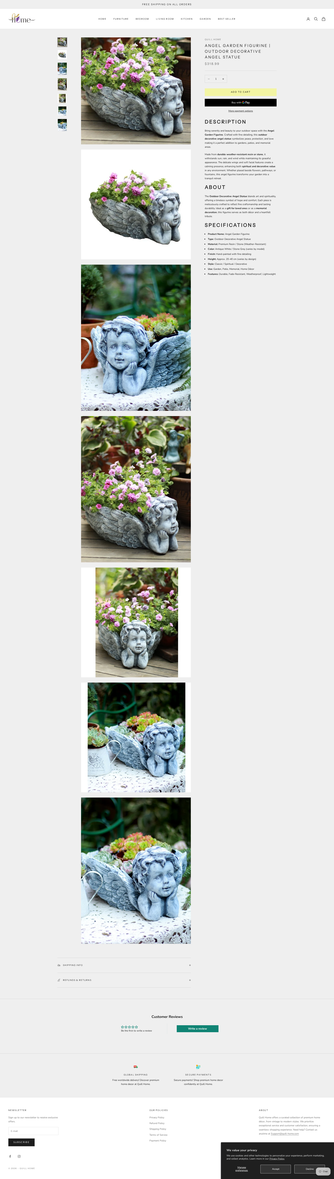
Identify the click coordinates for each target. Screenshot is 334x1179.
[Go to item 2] (62, 54)
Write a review (197, 1029)
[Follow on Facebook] (10, 1156)
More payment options (240, 111)
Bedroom (142, 19)
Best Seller (227, 19)
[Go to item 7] (62, 125)
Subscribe (21, 1142)
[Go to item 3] (62, 68)
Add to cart (240, 92)
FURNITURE (121, 19)
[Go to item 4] (62, 84)
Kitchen (187, 19)
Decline (310, 1169)
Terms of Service (158, 1135)
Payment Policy (157, 1140)
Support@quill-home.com (285, 1133)
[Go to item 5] (62, 98)
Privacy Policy (156, 1117)
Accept (275, 1169)
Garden (205, 19)
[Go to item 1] (62, 42)
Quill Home (213, 39)
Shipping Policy (157, 1129)
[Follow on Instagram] (19, 1156)
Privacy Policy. (277, 1158)
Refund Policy (156, 1123)
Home (102, 19)
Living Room (165, 19)
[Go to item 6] (62, 111)
